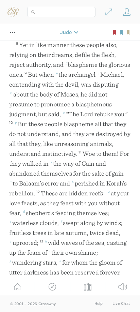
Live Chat (121, 303)
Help (98, 303)
